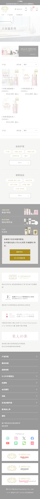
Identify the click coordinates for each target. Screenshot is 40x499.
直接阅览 (19, 252)
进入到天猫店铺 (19, 258)
